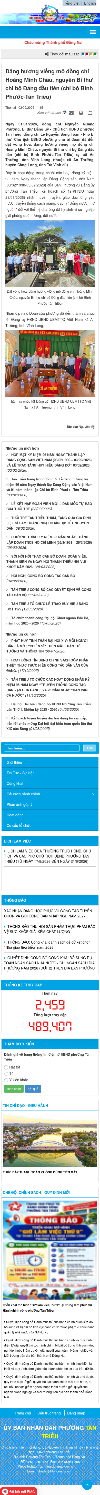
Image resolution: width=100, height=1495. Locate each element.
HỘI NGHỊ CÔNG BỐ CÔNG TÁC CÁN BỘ (43, 575)
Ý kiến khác (18, 1079)
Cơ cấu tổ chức (19, 825)
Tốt (12, 1073)
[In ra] (81, 112)
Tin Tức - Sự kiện (21, 772)
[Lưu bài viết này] (90, 112)
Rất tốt (14, 1067)
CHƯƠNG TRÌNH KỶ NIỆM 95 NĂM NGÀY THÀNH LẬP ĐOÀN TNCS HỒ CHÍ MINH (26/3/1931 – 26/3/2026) (49, 539)
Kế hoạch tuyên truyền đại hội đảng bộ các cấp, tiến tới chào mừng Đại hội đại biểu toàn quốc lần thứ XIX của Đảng (49, 723)
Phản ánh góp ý (19, 804)
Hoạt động (15, 814)
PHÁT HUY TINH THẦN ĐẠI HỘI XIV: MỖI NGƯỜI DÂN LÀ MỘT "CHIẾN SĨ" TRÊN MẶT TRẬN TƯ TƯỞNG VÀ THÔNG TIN (47, 646)
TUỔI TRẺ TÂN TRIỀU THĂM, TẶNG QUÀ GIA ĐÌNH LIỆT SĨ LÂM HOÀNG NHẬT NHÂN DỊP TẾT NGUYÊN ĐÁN (48, 523)
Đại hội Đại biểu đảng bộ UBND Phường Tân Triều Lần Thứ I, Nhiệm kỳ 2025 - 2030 (48, 706)
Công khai (15, 783)
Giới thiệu (14, 762)
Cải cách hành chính (23, 793)
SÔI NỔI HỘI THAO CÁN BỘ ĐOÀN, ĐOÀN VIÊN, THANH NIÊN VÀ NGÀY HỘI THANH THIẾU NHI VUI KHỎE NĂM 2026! (46, 561)
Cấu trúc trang (49, 1412)
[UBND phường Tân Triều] (50, 12)
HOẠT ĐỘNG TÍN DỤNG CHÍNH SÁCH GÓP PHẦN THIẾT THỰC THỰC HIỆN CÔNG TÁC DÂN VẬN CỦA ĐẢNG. (47, 665)
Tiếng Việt (71, 3)
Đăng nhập (76, 1412)
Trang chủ (23, 1412)
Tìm (90, 747)
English (90, 3)
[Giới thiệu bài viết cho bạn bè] (72, 112)
